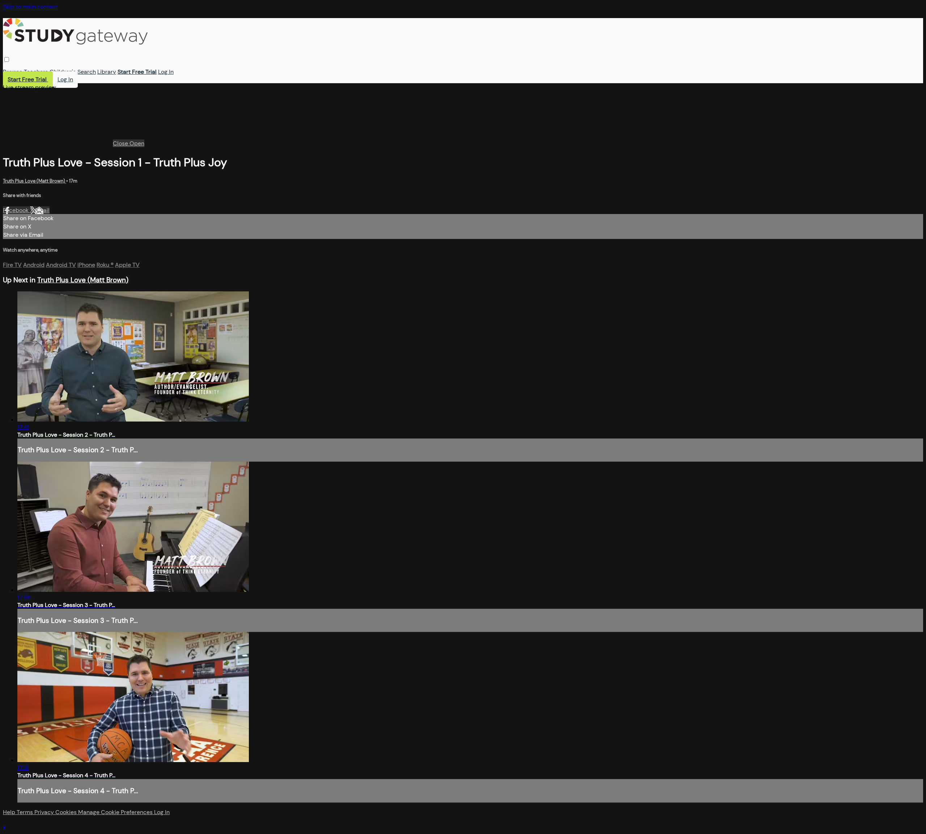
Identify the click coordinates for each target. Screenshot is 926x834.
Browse (12, 72)
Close (121, 143)
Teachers (36, 72)
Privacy (44, 812)
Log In (166, 72)
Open (136, 143)
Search (86, 72)
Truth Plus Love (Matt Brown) (34, 181)
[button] (6, 59)
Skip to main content (30, 6)
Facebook (16, 210)
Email (42, 210)
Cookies (66, 812)
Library (106, 72)
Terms (25, 812)
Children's (63, 72)
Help (10, 812)
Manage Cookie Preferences (116, 812)
